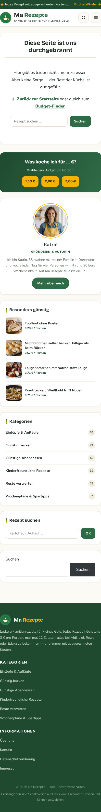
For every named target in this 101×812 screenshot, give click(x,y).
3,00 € (70, 181)
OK (88, 533)
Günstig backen (49, 445)
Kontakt (6, 749)
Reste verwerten (49, 483)
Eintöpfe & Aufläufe (49, 432)
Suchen (80, 121)
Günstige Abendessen (49, 457)
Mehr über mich (50, 283)
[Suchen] (83, 18)
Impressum (8, 768)
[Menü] (96, 18)
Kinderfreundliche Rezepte (49, 470)
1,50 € (30, 181)
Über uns (7, 740)
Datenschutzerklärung (17, 759)
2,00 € (50, 181)
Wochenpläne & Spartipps (49, 496)
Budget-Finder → (87, 4)
